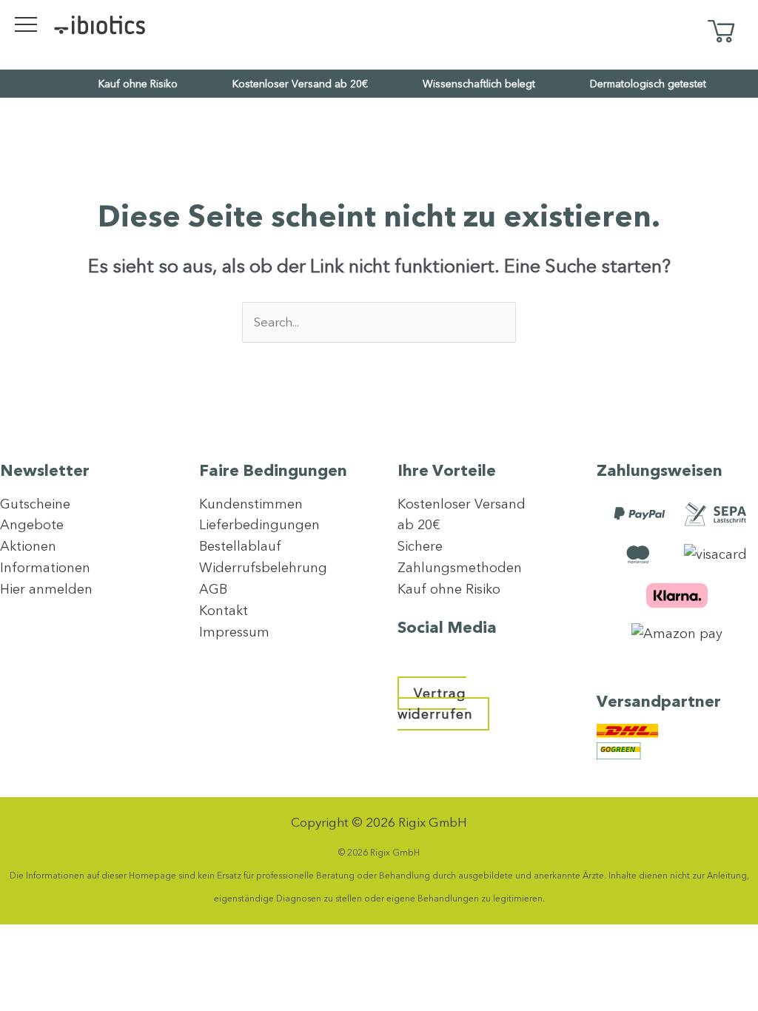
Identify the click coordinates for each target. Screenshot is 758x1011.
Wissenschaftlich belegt (479, 84)
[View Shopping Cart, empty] (720, 32)
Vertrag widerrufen (435, 703)
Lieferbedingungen (259, 524)
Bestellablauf (240, 546)
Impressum (234, 631)
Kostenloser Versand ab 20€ (300, 84)
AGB (213, 589)
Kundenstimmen (251, 503)
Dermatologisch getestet (648, 84)
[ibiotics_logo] (100, 23)
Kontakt (223, 610)
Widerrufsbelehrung (263, 567)
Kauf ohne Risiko (138, 84)
